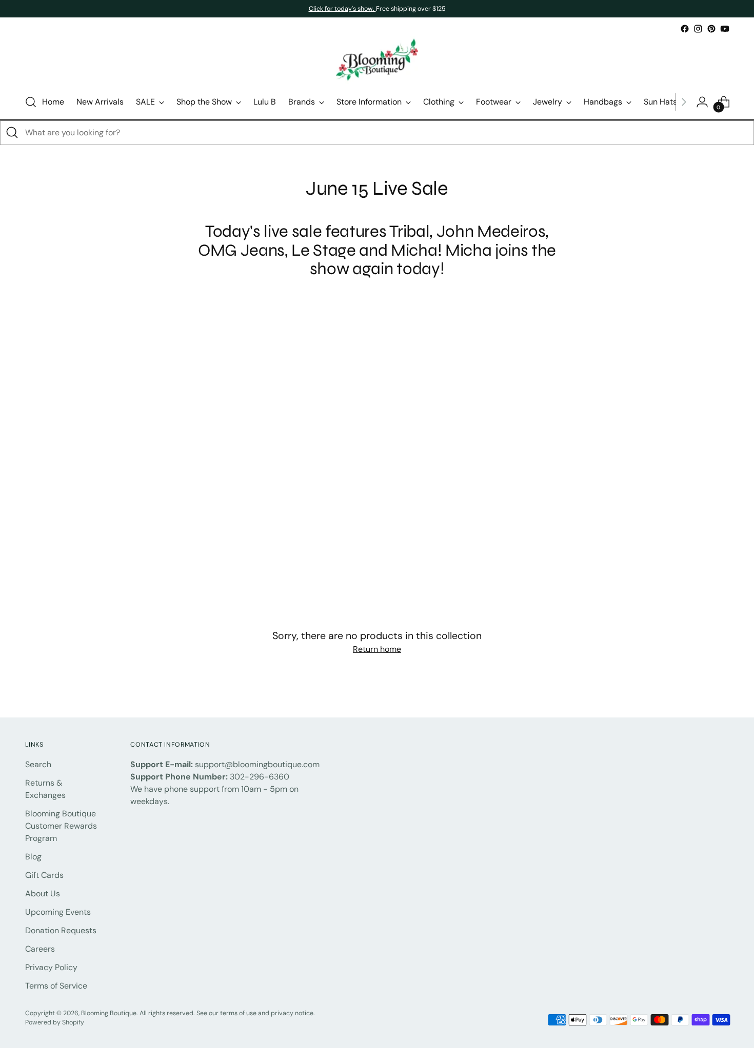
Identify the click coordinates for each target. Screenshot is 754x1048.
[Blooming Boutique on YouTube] (724, 28)
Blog (33, 856)
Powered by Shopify (54, 1022)
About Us (42, 893)
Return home (377, 649)
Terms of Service (56, 985)
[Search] (12, 132)
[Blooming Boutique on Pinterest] (711, 28)
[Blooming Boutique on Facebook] (684, 28)
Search (38, 764)
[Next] (683, 102)
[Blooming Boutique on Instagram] (698, 28)
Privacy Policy (51, 967)
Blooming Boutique (108, 1013)
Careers (40, 948)
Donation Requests (60, 930)
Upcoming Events (58, 912)
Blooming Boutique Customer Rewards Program (61, 826)
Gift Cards (44, 875)
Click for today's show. (342, 9)
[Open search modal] (31, 102)
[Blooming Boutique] (377, 60)
